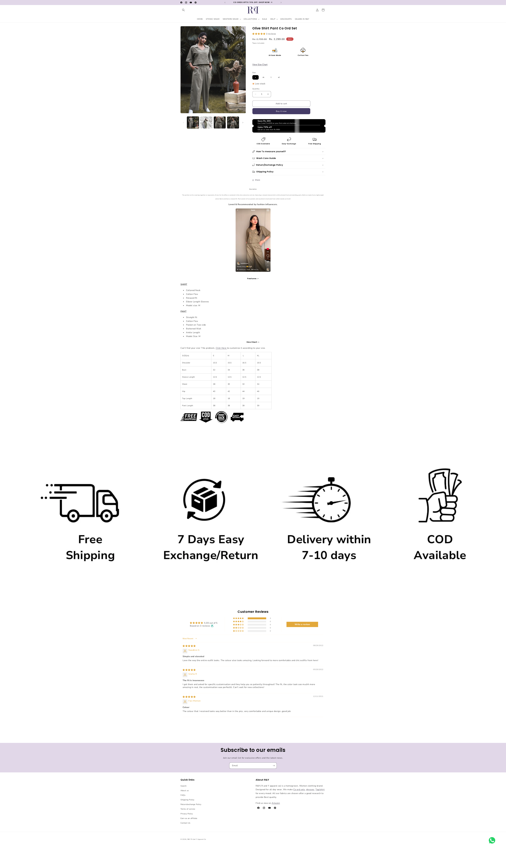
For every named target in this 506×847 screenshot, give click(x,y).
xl (279, 77)
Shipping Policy (187, 800)
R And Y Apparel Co (198, 839)
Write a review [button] (302, 624)
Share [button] (257, 180)
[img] (189, 646)
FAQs (183, 795)
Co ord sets (299, 789)
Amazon (276, 803)
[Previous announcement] (225, 2)
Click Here (221, 348)
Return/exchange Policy (191, 804)
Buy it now (281, 111)
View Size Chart (259, 64)
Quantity (255, 89)
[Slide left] (183, 122)
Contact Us (185, 823)
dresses (310, 789)
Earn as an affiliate (189, 818)
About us (185, 790)
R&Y (189, 839)
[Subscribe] (274, 766)
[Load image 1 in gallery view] (193, 122)
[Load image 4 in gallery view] (233, 122)
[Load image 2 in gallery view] (206, 122)
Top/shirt (320, 789)
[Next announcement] (281, 2)
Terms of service (188, 809)
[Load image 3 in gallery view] (220, 122)
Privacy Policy (187, 813)
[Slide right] (243, 122)
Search (184, 786)
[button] (183, 10)
